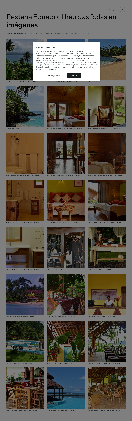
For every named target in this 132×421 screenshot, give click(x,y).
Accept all (73, 75)
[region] (66, 61)
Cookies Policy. (54, 69)
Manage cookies (55, 75)
